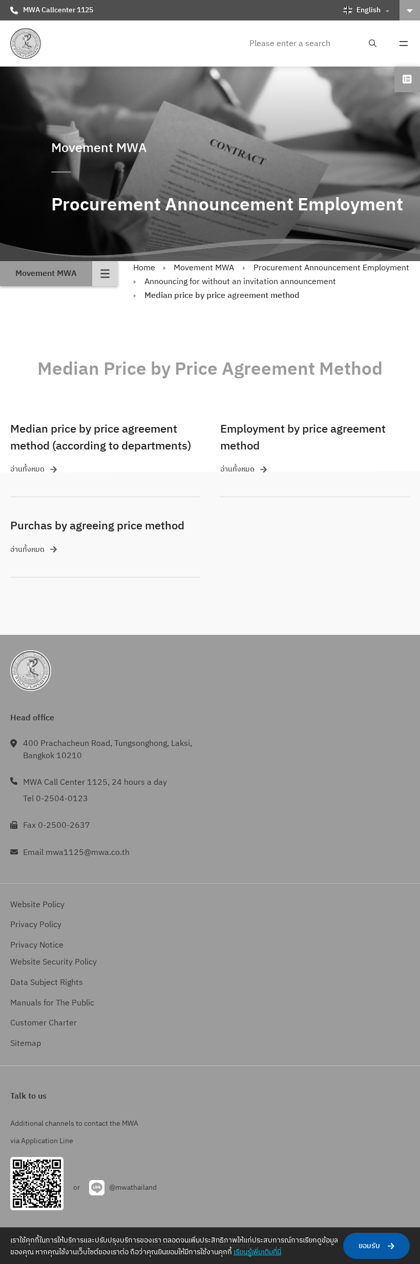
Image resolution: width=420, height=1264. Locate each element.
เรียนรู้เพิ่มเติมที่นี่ (257, 1252)
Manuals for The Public (52, 1003)
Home (144, 268)
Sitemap (25, 1044)
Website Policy (37, 905)
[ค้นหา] (372, 44)
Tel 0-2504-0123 (55, 799)
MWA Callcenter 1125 (58, 10)
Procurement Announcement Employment (331, 268)
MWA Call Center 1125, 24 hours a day (95, 782)
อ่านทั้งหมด (27, 469)
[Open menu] (403, 43)
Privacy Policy (35, 925)
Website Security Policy (53, 962)
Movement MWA (204, 268)
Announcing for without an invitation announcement (240, 282)
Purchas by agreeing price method (97, 526)
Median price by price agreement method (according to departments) (100, 438)
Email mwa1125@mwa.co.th (76, 853)
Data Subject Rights (46, 983)
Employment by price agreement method (303, 438)
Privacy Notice (37, 945)
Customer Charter (43, 1023)
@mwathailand (133, 1187)
